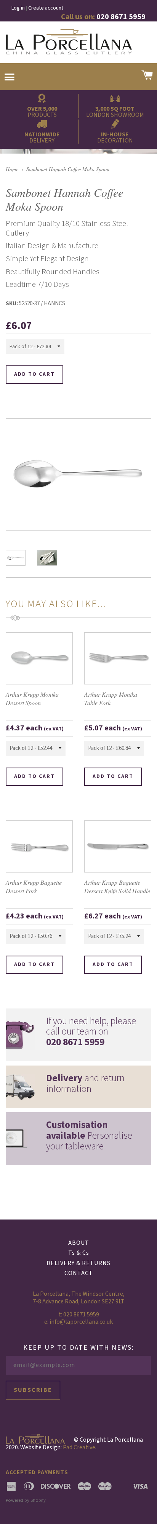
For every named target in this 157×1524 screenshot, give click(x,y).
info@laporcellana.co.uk (81, 1322)
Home (12, 169)
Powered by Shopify (26, 1500)
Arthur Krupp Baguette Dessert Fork (34, 886)
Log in (18, 8)
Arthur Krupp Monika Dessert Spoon (32, 698)
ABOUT (78, 1243)
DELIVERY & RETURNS (78, 1263)
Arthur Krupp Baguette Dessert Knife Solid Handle (117, 886)
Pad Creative (79, 1447)
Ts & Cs (78, 1253)
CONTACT (78, 1273)
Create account (45, 8)
